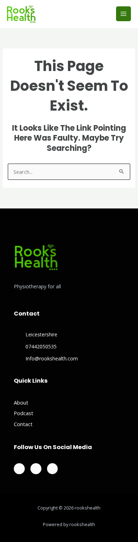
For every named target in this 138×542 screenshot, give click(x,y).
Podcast (23, 413)
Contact (23, 424)
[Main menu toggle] (123, 13)
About (21, 402)
